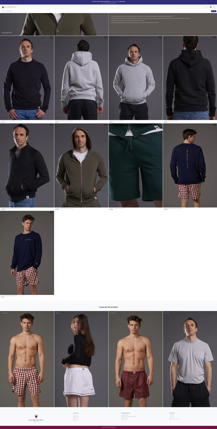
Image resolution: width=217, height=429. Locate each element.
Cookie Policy (124, 419)
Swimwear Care (124, 415)
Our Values (75, 419)
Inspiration (75, 416)
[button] (214, 7)
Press (74, 420)
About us (75, 415)
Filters (214, 11)
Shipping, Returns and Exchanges (128, 416)
